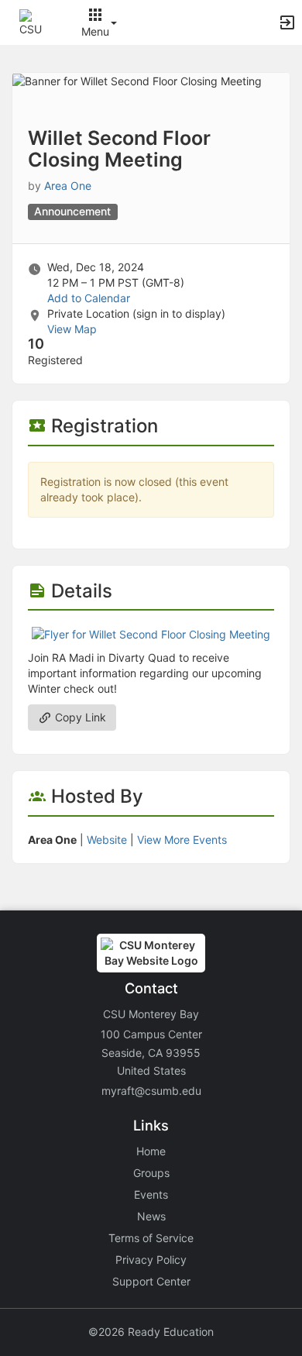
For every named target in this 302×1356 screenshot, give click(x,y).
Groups (151, 1172)
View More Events (182, 839)
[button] (32, 21)
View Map (72, 329)
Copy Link (79, 717)
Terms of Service (151, 1237)
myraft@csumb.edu (151, 1090)
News (151, 1216)
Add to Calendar (88, 298)
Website (107, 839)
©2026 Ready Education (151, 1331)
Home (151, 1151)
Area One (67, 185)
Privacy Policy (151, 1259)
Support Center (151, 1281)
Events (151, 1194)
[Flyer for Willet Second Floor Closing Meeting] (151, 633)
